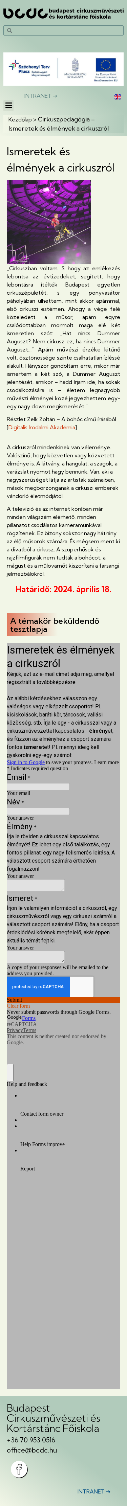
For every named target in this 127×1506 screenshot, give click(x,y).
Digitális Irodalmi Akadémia (41, 427)
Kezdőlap (20, 119)
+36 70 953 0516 (31, 1440)
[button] (8, 105)
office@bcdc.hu (32, 1450)
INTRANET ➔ (40, 95)
